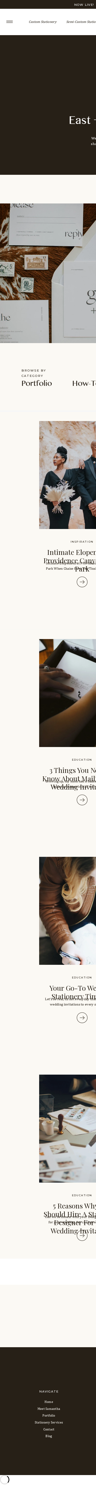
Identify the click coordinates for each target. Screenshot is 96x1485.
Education (82, 759)
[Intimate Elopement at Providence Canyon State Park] (82, 582)
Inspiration (82, 541)
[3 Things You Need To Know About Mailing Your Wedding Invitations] (82, 800)
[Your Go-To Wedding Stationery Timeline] (82, 1017)
